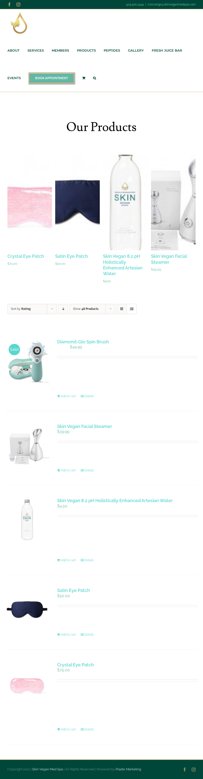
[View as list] (131, 309)
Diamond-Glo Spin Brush (83, 341)
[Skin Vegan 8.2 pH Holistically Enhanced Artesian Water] (27, 520)
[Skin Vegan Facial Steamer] (27, 445)
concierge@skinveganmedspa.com (172, 4)
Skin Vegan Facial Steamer (84, 426)
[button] (94, 78)
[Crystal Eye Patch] (27, 684)
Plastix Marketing (128, 769)
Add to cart (68, 396)
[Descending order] (63, 309)
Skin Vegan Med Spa (47, 769)
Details (89, 396)
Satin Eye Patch (71, 256)
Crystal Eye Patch (25, 256)
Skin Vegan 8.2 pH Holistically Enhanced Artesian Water (115, 500)
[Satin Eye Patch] (27, 609)
